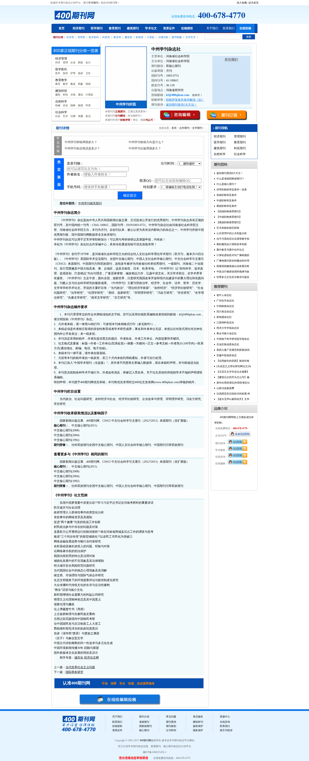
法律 (72, 116)
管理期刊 (240, 136)
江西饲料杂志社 (225, 322)
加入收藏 (242, 2)
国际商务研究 (74, 672)
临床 (80, 73)
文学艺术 (190, 37)
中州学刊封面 (126, 104)
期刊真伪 (171, 721)
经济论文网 (91, 657)
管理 (65, 62)
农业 (65, 105)
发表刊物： (75, 163)
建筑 (57, 94)
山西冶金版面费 (225, 388)
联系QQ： (147, 180)
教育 (57, 83)
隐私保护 (198, 730)
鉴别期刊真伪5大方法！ (181, 104)
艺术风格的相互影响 (228, 227)
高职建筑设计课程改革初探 (232, 244)
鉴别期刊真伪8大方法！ (230, 173)
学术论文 (151, 28)
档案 (80, 83)
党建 (80, 116)
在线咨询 (225, 721)
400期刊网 (145, 740)
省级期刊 (144, 721)
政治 (88, 116)
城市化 (78, 657)
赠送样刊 (198, 721)
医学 (57, 73)
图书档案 (177, 37)
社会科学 (240, 154)
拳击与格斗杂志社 (227, 333)
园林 (72, 105)
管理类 (81, 37)
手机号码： (75, 187)
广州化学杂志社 (225, 300)
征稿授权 (187, 28)
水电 (72, 94)
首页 (62, 28)
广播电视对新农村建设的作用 (233, 260)
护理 (72, 73)
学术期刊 (93, 2)
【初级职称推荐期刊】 (229, 211)
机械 (57, 105)
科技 (65, 94)
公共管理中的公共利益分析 (232, 233)
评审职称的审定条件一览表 (232, 189)
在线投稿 (245, 28)
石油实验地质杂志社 (228, 344)
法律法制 (163, 37)
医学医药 (94, 37)
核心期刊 (144, 730)
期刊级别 (171, 726)
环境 (88, 105)
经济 (57, 62)
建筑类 (128, 37)
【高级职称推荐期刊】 (229, 222)
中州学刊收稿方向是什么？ (146, 142)
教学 (65, 83)
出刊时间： (169, 163)
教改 (72, 83)
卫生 (88, 73)
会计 (88, 62)
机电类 (139, 37)
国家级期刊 (145, 726)
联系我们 (229, 28)
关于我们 (212, 28)
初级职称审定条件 (227, 195)
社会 (57, 116)
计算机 (150, 37)
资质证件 (169, 28)
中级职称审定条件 (227, 200)
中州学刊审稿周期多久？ (81, 142)
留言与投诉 (226, 730)
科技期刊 (240, 148)
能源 (80, 105)
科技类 (106, 37)
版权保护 (198, 726)
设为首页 (253, 2)
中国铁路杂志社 (225, 306)
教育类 (117, 37)
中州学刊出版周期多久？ (145, 148)
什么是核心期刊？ (227, 184)
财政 (80, 62)
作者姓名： (75, 174)
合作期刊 (184, 127)
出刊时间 (171, 730)
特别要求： (151, 187)
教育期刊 (115, 28)
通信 (80, 94)
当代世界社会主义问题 (80, 667)
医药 (65, 73)
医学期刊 (97, 28)
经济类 (70, 37)
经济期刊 (79, 28)
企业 (72, 62)
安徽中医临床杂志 (227, 355)
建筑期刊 (133, 28)
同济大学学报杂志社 (228, 328)
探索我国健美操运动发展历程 (233, 266)
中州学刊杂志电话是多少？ (82, 148)
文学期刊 (197, 127)
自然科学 (220, 154)
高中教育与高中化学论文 (230, 249)
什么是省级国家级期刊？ (230, 178)
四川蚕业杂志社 (225, 311)
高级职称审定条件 (227, 206)
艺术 (65, 116)
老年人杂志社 (224, 295)
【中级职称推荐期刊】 (229, 216)
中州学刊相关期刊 (90, 203)
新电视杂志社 (224, 317)
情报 (88, 83)
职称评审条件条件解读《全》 (185, 99)
